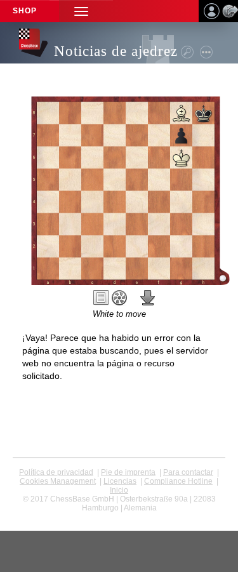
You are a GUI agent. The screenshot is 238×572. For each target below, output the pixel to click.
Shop (25, 10)
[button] (81, 11)
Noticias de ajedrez (116, 51)
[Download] (147, 297)
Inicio (119, 490)
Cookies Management (58, 481)
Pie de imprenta (128, 472)
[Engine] (119, 297)
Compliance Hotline (178, 481)
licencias (119, 481)
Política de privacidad (56, 472)
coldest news (119, 516)
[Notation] (101, 297)
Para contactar (188, 472)
